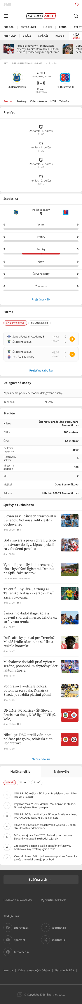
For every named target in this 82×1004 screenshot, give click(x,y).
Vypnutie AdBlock (53, 900)
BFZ (5, 63)
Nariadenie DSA (64, 970)
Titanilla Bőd (10, 578)
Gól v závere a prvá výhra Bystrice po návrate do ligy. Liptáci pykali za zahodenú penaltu (29, 544)
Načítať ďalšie (41, 759)
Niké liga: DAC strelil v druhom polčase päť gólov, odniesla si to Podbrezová (27, 739)
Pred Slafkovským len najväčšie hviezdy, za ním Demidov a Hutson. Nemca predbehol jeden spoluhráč (38, 49)
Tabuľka (64, 101)
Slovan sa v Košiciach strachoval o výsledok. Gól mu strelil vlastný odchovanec (29, 520)
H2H (53, 101)
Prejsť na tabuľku (41, 370)
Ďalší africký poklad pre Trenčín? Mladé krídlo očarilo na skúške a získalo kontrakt (28, 642)
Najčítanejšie (20, 772)
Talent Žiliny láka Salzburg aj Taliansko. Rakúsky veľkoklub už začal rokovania (28, 593)
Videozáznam (38, 101)
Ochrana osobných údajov (34, 970)
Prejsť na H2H (41, 299)
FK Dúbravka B (65, 87)
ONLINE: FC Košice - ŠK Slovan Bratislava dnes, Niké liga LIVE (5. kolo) (29, 715)
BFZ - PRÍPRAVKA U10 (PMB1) (28, 63)
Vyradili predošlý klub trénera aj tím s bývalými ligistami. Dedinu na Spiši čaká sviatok (28, 569)
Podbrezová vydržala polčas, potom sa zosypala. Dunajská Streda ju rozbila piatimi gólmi (27, 690)
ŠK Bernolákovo (17, 87)
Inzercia (8, 970)
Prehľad (8, 101)
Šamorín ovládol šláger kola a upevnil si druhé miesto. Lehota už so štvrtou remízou (30, 617)
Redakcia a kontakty (17, 900)
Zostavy (22, 101)
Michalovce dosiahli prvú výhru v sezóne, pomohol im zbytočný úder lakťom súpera (30, 666)
